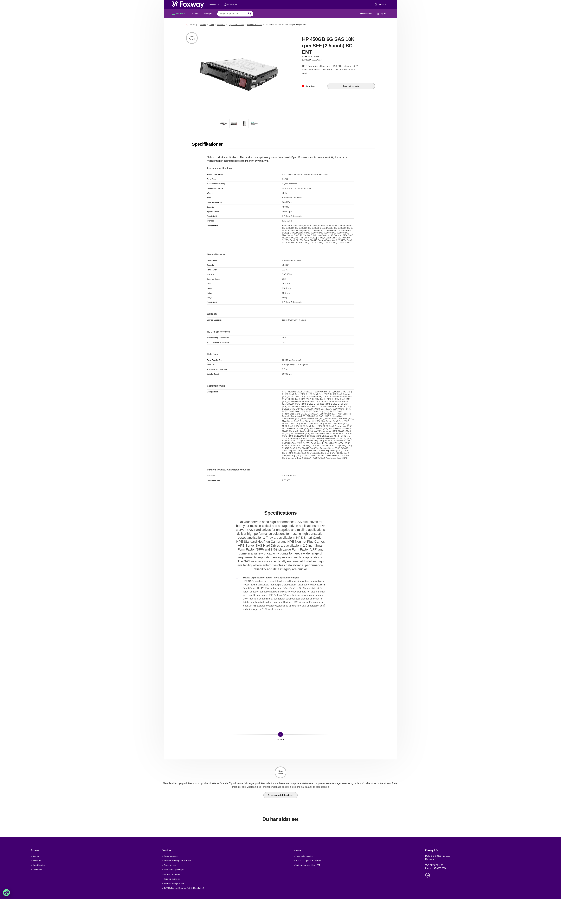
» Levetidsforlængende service (176, 860)
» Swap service (169, 865)
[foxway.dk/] (188, 4)
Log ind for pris (351, 86)
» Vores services (170, 856)
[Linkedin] (428, 875)
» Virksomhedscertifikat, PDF (307, 865)
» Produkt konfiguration (173, 883)
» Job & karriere (38, 865)
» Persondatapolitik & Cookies (307, 860)
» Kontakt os (36, 869)
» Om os (35, 856)
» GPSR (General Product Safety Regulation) (183, 888)
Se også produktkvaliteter (280, 795)
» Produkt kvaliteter (171, 879)
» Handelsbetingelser (303, 856)
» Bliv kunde (36, 860)
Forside (203, 25)
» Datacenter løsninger (172, 869)
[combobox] (233, 14)
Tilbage (192, 25)
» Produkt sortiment (171, 874)
